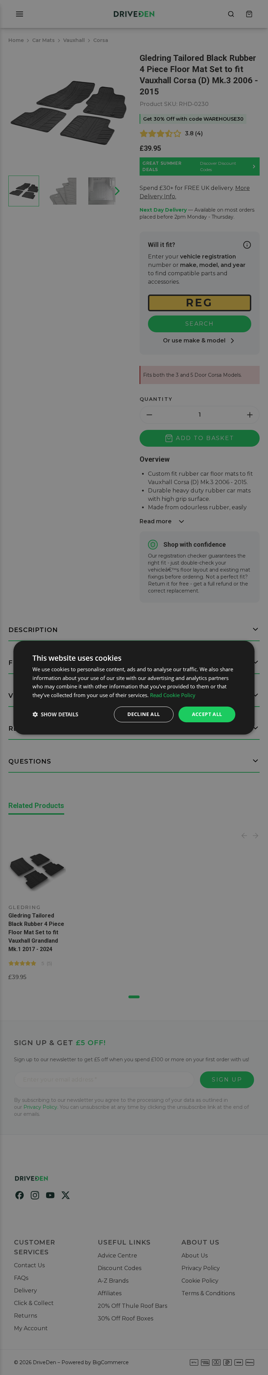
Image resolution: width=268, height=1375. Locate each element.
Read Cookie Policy (172, 695)
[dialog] (133, 687)
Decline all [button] (143, 714)
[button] (55, 714)
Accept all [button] (207, 714)
